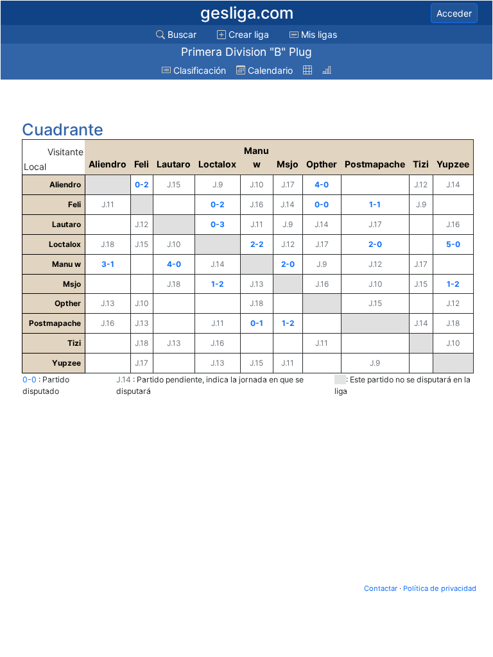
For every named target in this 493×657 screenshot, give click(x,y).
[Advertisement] (124, 101)
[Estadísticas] (326, 70)
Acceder (454, 13)
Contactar (380, 588)
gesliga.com (246, 12)
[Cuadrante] (307, 70)
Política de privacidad (439, 588)
